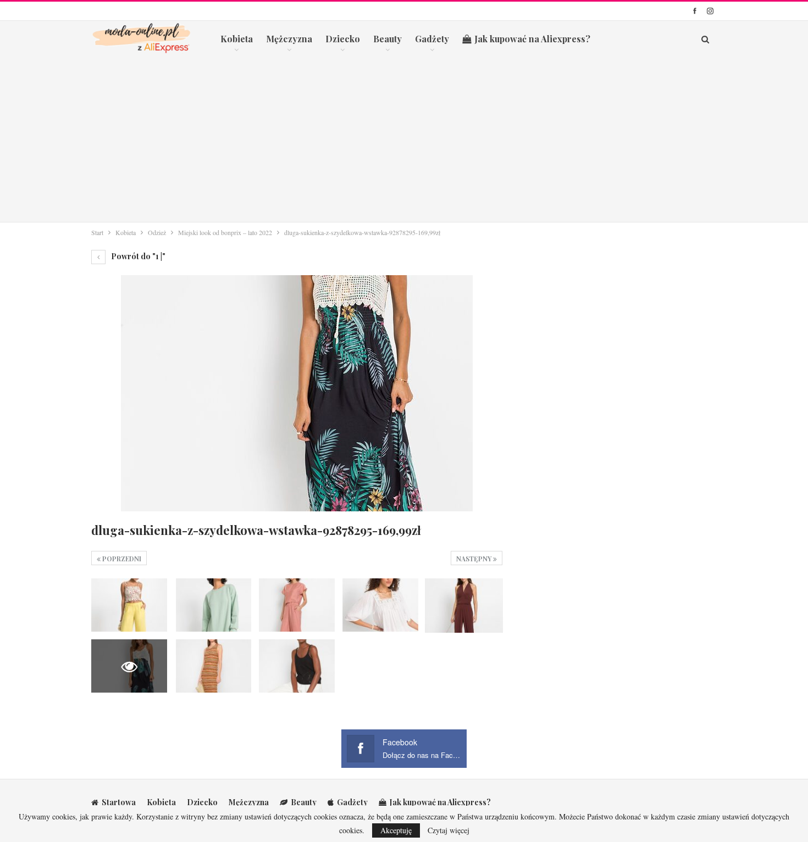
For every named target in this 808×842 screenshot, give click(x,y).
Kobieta (236, 38)
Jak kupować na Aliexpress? (532, 38)
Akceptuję (396, 830)
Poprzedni (121, 558)
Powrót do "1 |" (137, 256)
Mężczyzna (289, 38)
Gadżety (432, 38)
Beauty (387, 38)
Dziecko (342, 38)
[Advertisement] (404, 139)
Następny (474, 558)
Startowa (119, 802)
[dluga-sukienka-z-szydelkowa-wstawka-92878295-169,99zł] (129, 604)
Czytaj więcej (448, 830)
